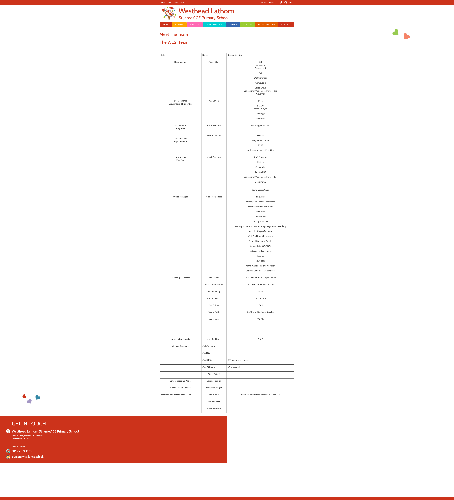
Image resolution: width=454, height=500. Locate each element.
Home (166, 25)
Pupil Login (166, 2)
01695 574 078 (22, 451)
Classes (179, 25)
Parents (233, 25)
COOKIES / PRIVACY (268, 3)
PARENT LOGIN (179, 2)
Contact (286, 25)
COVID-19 (247, 25)
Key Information (266, 25)
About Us (195, 25)
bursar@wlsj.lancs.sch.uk (28, 457)
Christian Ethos (214, 25)
